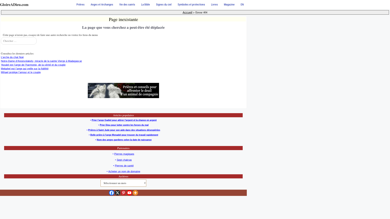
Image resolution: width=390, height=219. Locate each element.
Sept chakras (124, 159)
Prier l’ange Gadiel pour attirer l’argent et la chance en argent (124, 120)
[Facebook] (111, 192)
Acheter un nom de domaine (124, 171)
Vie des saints (127, 4)
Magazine (229, 4)
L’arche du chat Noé (12, 57)
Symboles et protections (191, 4)
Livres (214, 4)
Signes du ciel (164, 4)
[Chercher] (241, 41)
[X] (117, 192)
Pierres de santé (124, 165)
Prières (80, 4)
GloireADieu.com (14, 4)
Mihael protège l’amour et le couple (21, 72)
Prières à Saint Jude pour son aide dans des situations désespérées (124, 130)
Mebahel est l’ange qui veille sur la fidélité (24, 68)
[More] (135, 192)
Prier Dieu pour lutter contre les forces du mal (124, 125)
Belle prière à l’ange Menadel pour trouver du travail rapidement (124, 135)
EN (242, 4)
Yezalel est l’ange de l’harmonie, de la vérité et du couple (33, 64)
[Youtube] (129, 192)
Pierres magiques (124, 154)
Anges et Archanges (102, 4)
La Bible (145, 4)
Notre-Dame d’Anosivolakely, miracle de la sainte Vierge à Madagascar (41, 61)
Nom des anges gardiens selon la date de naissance (124, 139)
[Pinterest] (123, 192)
